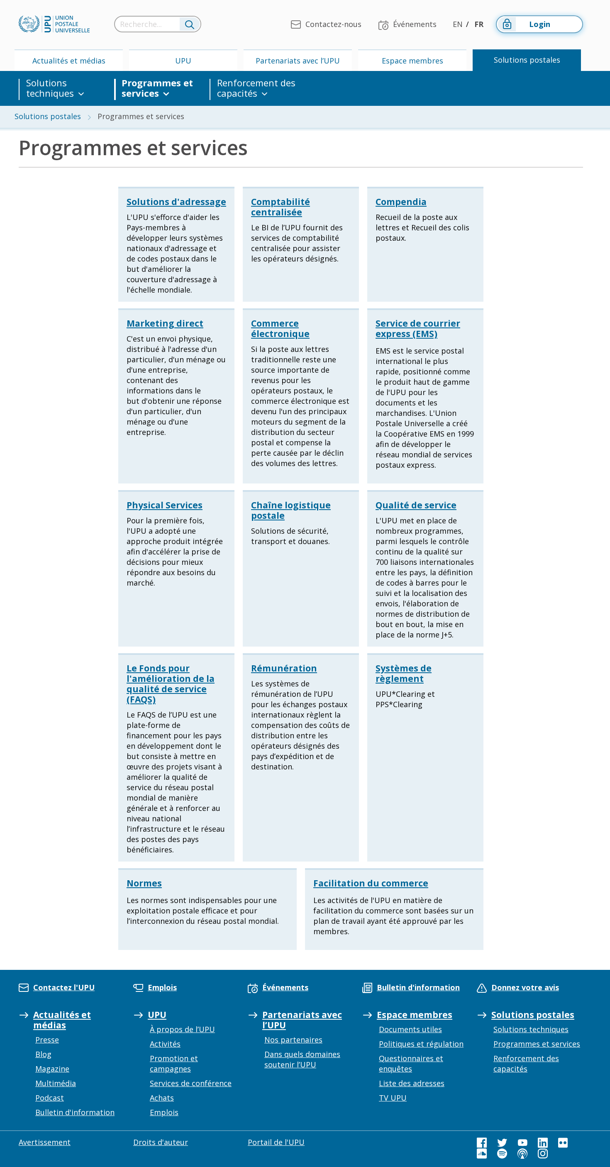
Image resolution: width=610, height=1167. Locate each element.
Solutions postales (527, 60)
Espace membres (412, 61)
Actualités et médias (68, 61)
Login (539, 24)
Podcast (49, 1098)
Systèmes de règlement (404, 673)
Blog (43, 1054)
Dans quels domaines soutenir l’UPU (302, 1059)
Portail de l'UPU (276, 1142)
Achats (162, 1098)
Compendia (401, 202)
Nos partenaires (293, 1040)
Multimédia (55, 1083)
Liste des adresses (411, 1083)
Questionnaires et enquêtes (411, 1063)
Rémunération (284, 668)
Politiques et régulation (421, 1044)
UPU (183, 61)
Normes (144, 883)
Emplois (164, 1112)
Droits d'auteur (160, 1142)
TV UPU (393, 1098)
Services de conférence (191, 1083)
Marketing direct (165, 323)
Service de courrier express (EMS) (418, 328)
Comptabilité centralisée (280, 207)
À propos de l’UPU (182, 1029)
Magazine (52, 1069)
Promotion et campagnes (174, 1063)
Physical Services (165, 505)
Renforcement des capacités (256, 88)
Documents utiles (410, 1029)
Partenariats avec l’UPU (298, 61)
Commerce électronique (280, 328)
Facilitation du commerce (370, 883)
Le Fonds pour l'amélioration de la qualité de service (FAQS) (171, 683)
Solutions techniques (50, 88)
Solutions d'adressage (176, 202)
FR (478, 24)
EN (458, 24)
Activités (165, 1044)
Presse (47, 1040)
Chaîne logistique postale (291, 510)
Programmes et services (157, 88)
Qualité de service (416, 505)
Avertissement (45, 1142)
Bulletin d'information (75, 1112)
